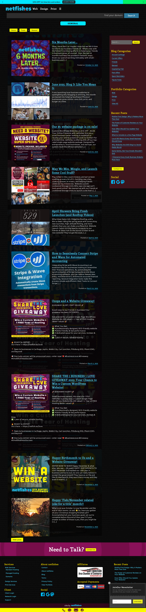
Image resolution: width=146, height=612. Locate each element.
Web (35, 8)
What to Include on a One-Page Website (127, 135)
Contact (44, 568)
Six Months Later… (64, 42)
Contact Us (118, 169)
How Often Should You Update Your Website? (126, 579)
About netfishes (47, 571)
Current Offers (117, 58)
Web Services (10, 568)
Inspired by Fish (118, 69)
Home (13, 30)
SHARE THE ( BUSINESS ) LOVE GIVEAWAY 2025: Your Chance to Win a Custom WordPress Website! (74, 381)
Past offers (116, 73)
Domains (9, 577)
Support (8, 600)
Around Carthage (118, 55)
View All (115, 103)
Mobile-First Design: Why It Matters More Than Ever (128, 569)
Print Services (10, 585)
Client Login (9, 593)
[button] (73, 2)
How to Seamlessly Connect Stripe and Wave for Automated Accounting (75, 257)
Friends (114, 62)
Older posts (17, 540)
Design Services (11, 581)
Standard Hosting (12, 570)
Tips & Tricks (117, 80)
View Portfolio (47, 585)
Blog (43, 574)
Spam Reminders (118, 76)
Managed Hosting (12, 573)
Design (44, 8)
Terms (44, 578)
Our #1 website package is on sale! (75, 126)
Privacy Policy (47, 581)
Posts (23, 30)
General (34, 30)
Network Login (10, 596)
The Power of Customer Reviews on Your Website (128, 574)
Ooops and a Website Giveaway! (73, 301)
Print (54, 8)
